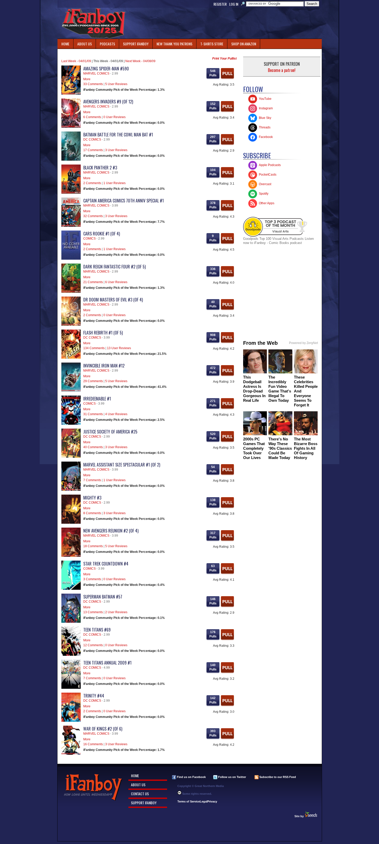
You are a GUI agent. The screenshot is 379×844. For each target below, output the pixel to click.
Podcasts (105, 42)
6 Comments (92, 117)
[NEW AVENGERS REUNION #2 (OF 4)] (71, 556)
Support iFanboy (134, 42)
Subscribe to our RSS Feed (277, 777)
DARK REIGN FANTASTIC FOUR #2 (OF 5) (114, 267)
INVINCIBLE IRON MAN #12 (104, 366)
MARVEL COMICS (96, 73)
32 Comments (93, 216)
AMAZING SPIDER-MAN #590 (106, 68)
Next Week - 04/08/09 (140, 61)
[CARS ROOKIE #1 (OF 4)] (71, 258)
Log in (233, 4)
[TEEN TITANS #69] (71, 655)
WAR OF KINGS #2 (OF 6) (102, 729)
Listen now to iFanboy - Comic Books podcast (278, 241)
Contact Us (140, 793)
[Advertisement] (228, 23)
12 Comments (93, 645)
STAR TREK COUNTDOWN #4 (105, 564)
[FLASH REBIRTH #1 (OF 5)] (71, 357)
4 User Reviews (116, 414)
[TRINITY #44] (71, 721)
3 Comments (92, 579)
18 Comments (93, 546)
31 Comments (93, 414)
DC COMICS (92, 139)
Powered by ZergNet (303, 343)
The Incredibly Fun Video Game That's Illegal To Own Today (279, 389)
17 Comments (93, 150)
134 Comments (94, 348)
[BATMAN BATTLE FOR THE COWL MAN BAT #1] (71, 159)
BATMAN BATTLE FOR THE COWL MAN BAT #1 (118, 135)
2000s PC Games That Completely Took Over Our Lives (254, 448)
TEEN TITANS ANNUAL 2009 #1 (107, 663)
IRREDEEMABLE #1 (97, 399)
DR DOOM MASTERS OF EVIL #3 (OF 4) (113, 300)
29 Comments (93, 381)
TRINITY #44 (93, 696)
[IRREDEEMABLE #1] (71, 423)
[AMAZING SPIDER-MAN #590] (71, 93)
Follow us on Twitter (231, 777)
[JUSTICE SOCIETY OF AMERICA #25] (71, 456)
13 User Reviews (119, 348)
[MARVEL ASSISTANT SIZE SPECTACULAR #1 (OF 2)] (71, 489)
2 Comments (92, 183)
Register (220, 4)
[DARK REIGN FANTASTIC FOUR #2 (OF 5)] (71, 291)
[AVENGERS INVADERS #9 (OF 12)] (71, 126)
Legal (203, 801)
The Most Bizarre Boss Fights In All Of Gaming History (305, 448)
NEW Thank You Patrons (174, 43)
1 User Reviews (114, 183)
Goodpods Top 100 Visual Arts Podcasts (274, 239)
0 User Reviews (114, 117)
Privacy (212, 801)
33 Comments (93, 84)
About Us (84, 43)
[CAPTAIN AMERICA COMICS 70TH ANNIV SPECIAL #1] (71, 225)
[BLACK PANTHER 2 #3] (71, 192)
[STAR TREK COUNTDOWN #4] (71, 589)
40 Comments (93, 447)
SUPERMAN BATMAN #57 (102, 597)
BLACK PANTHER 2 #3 (100, 168)
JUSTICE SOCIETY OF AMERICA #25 (110, 432)
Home (65, 43)
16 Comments (93, 744)
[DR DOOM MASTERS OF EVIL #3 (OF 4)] (71, 324)
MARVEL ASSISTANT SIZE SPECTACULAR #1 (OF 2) (121, 465)
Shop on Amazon (243, 43)
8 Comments (92, 513)
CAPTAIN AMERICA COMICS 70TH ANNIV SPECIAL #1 (123, 201)
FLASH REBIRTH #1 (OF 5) (103, 333)
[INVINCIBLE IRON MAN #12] (71, 390)
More (86, 79)
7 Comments (92, 480)
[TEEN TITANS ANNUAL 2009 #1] (71, 688)
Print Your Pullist (224, 58)
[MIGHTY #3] (71, 523)
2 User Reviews (116, 612)
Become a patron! (281, 70)
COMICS (89, 238)
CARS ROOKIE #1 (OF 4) (101, 234)
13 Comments (93, 612)
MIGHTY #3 (92, 498)
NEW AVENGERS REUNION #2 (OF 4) (110, 531)
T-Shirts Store (211, 43)
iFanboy (93, 23)
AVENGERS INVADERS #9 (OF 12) (108, 102)
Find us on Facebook (191, 777)
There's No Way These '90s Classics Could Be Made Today (280, 448)
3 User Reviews (116, 150)
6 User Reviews (116, 282)
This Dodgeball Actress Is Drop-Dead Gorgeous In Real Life (254, 389)
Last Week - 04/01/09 (76, 61)
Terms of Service (188, 801)
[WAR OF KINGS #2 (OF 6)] (71, 754)
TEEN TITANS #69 (97, 630)
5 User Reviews (116, 84)
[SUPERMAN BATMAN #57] (71, 622)
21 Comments (93, 282)
